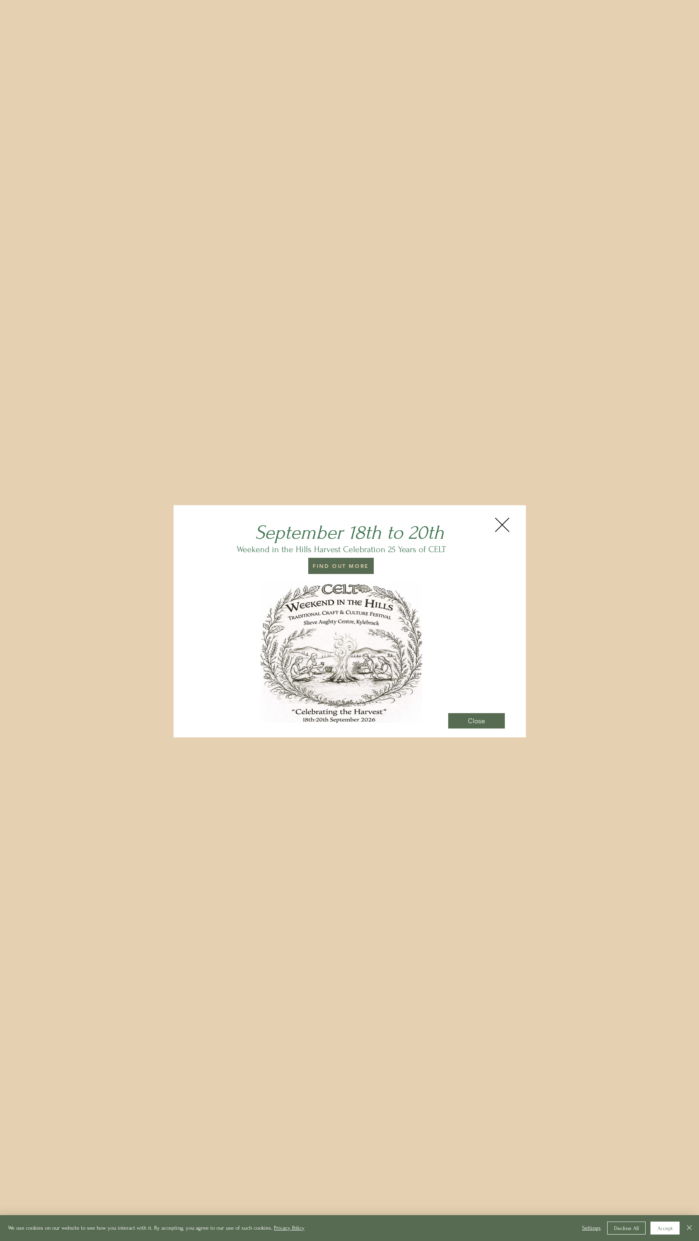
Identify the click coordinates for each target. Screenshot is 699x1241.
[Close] (689, 1228)
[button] (502, 525)
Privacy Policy (289, 1228)
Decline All (626, 1228)
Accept (665, 1228)
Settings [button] (591, 1228)
